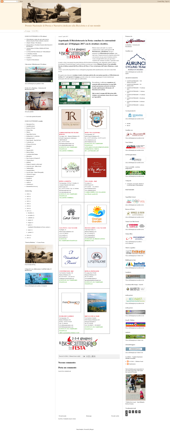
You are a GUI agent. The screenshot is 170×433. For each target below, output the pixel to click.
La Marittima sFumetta (31, 53)
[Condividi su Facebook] (93, 356)
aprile (29, 225)
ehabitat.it (28, 162)
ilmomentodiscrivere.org (32, 186)
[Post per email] (84, 356)
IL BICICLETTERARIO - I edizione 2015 (135, 105)
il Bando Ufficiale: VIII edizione (33, 43)
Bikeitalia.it (29, 146)
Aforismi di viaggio (31, 174)
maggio (30, 222)
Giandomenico (132, 364)
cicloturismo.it (29, 184)
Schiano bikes (29, 130)
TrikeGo (28, 132)
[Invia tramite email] (87, 356)
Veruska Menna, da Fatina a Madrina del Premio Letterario (37, 48)
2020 (28, 203)
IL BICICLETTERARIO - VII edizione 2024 (134, 85)
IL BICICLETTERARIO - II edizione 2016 (136, 102)
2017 (28, 211)
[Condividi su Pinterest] (95, 356)
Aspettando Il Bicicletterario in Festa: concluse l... (39, 227)
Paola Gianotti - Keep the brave (33, 140)
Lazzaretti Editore (30, 170)
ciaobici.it (28, 182)
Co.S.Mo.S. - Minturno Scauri (136, 361)
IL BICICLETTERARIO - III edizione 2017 (136, 98)
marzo (29, 230)
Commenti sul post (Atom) (69, 419)
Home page (88, 416)
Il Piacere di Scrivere (31, 144)
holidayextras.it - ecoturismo (33, 136)
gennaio (30, 232)
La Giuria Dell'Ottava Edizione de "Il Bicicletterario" (38, 51)
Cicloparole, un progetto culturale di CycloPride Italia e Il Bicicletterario (135, 184)
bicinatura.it (29, 178)
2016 (28, 235)
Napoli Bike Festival (31, 134)
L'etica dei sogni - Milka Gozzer (33, 166)
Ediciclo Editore (30, 152)
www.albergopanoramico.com (66, 325)
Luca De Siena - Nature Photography (35, 172)
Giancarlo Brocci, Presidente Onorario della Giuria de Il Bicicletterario (39, 45)
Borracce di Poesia (30, 128)
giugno (30, 220)
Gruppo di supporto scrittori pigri (34, 164)
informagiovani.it (30, 138)
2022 (28, 201)
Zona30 (28, 148)
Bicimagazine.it (29, 176)
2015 (28, 237)
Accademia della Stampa (32, 154)
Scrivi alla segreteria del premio (33, 116)
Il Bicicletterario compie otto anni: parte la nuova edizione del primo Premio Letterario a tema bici (37, 40)
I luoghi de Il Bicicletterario (32, 59)
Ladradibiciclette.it (30, 126)
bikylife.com (29, 180)
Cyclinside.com (30, 142)
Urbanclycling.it (30, 160)
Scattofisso (28, 57)
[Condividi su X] (91, 356)
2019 (28, 206)
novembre (30, 215)
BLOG (128, 125)
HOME (128, 123)
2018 (28, 208)
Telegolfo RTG (29, 150)
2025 (28, 196)
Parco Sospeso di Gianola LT (33, 158)
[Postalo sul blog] (89, 356)
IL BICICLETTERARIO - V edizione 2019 (136, 91)
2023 (28, 199)
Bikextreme (29, 156)
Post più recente (62, 416)
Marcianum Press (30, 124)
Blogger (91, 429)
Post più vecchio (115, 416)
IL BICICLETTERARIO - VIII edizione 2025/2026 (134, 81)
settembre (30, 217)
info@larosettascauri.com (65, 190)
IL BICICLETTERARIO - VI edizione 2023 (136, 88)
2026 (28, 194)
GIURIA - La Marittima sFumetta (34, 55)
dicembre (30, 213)
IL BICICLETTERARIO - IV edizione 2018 (136, 95)
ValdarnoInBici (29, 168)
